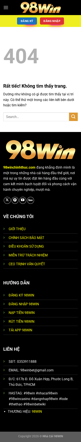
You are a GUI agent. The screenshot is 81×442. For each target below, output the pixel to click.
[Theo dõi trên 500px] (30, 200)
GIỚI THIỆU (17, 229)
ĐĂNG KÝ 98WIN (21, 295)
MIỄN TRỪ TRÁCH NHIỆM (28, 255)
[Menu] (5, 7)
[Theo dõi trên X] (7, 200)
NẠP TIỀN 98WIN (22, 313)
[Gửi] (73, 117)
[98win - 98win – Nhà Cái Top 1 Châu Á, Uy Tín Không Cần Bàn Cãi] (40, 7)
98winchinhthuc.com (19, 167)
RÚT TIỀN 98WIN (21, 321)
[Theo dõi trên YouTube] (22, 200)
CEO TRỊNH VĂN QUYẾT (27, 264)
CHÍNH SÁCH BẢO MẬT (26, 238)
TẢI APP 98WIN (20, 330)
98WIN (37, 411)
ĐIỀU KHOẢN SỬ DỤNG (26, 246)
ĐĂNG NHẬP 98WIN (24, 304)
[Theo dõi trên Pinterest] (15, 200)
